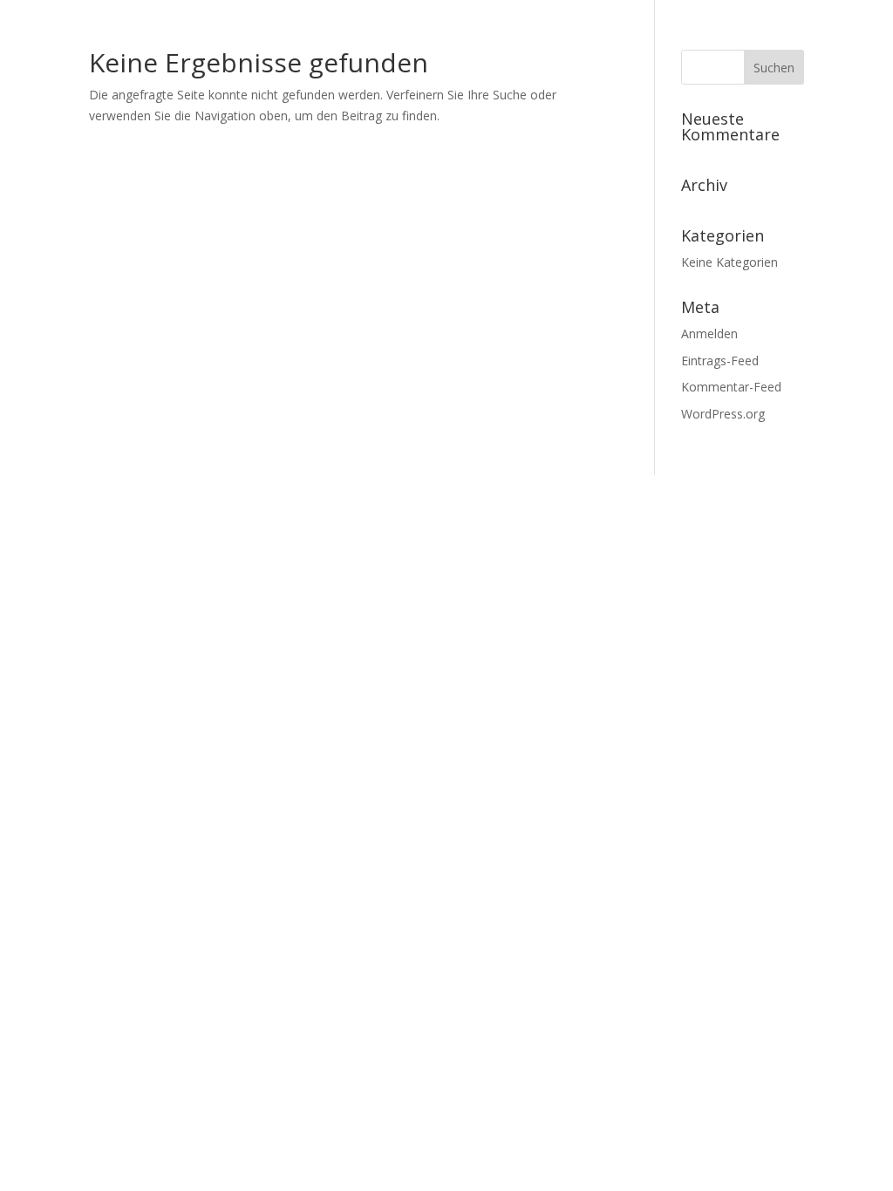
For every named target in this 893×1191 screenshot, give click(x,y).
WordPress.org (723, 413)
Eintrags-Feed (720, 360)
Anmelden (709, 333)
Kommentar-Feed (731, 386)
